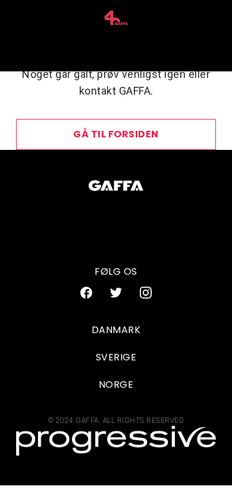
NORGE (116, 384)
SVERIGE (116, 357)
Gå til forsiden (116, 134)
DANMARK (116, 330)
